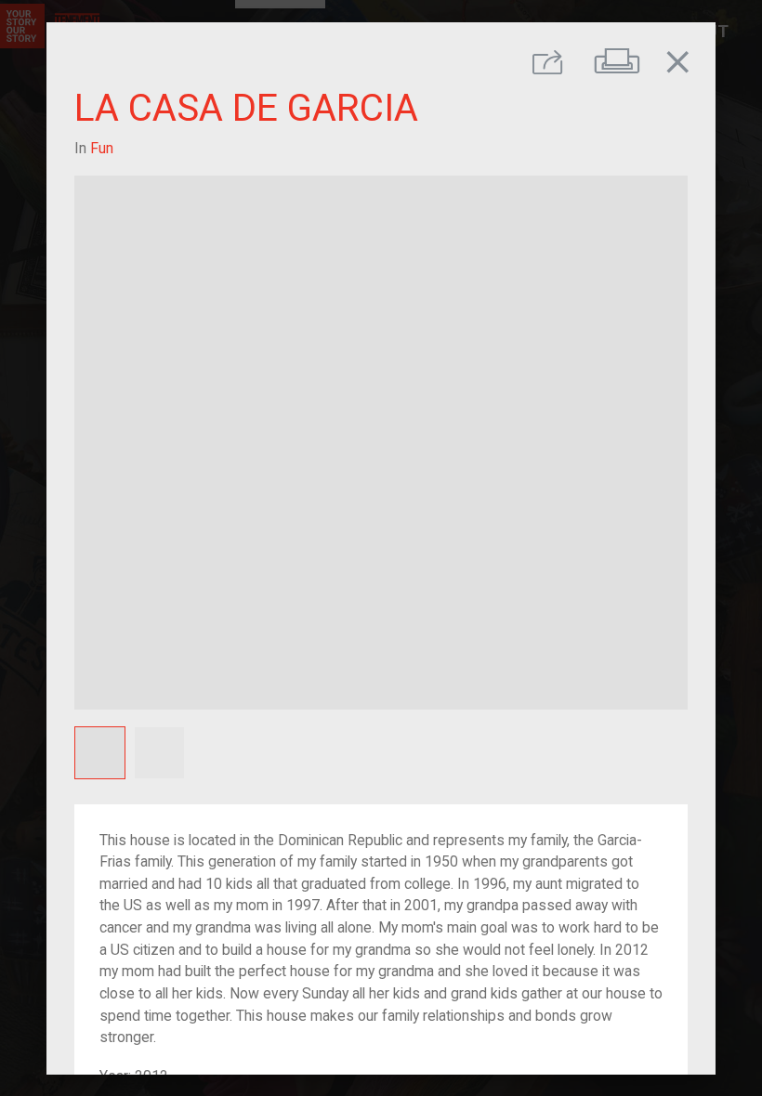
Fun (101, 147)
